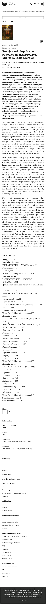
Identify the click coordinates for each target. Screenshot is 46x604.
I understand (23, 600)
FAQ (3, 546)
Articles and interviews (11, 479)
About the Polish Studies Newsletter (14, 536)
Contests (5, 496)
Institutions (6, 573)
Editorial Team (7, 540)
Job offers (5, 528)
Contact (5, 549)
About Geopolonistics (9, 567)
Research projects (8, 490)
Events (4, 470)
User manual (6, 555)
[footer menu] (3, 466)
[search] (31, 4)
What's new (6, 475)
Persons (5, 576)
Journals (5, 507)
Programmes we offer (10, 522)
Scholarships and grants (10, 525)
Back (24, 18)
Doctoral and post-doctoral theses (14, 493)
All (3, 487)
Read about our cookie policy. (27, 597)
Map (3, 570)
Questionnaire (7, 558)
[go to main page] (10, 4)
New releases (7, 511)
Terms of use (6, 552)
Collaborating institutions (11, 543)
